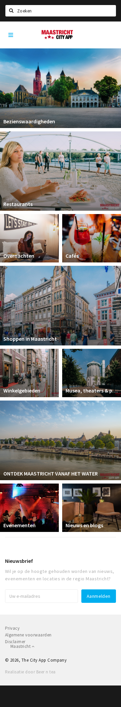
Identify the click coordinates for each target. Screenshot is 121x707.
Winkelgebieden (21, 390)
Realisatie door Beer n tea (30, 672)
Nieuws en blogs (84, 525)
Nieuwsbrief (19, 560)
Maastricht (21, 646)
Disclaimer (15, 641)
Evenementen (19, 525)
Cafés (72, 255)
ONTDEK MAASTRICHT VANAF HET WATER (50, 473)
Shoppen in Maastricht (30, 338)
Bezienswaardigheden (29, 121)
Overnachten (18, 255)
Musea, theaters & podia (92, 390)
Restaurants (18, 204)
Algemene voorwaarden (28, 635)
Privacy (12, 628)
